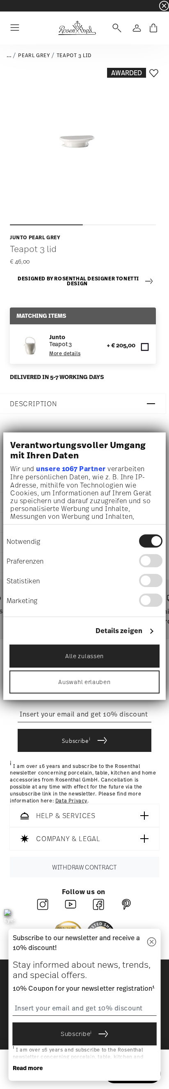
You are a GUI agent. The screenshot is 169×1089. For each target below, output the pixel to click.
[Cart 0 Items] (153, 28)
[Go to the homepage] (77, 28)
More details (64, 353)
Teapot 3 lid (74, 55)
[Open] (115, 27)
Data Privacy (71, 801)
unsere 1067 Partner (71, 468)
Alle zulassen (84, 656)
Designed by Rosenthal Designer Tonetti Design (78, 281)
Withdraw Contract (84, 867)
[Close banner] (164, 6)
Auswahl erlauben (84, 682)
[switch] (150, 560)
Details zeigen (119, 631)
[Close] (151, 942)
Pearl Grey (34, 55)
